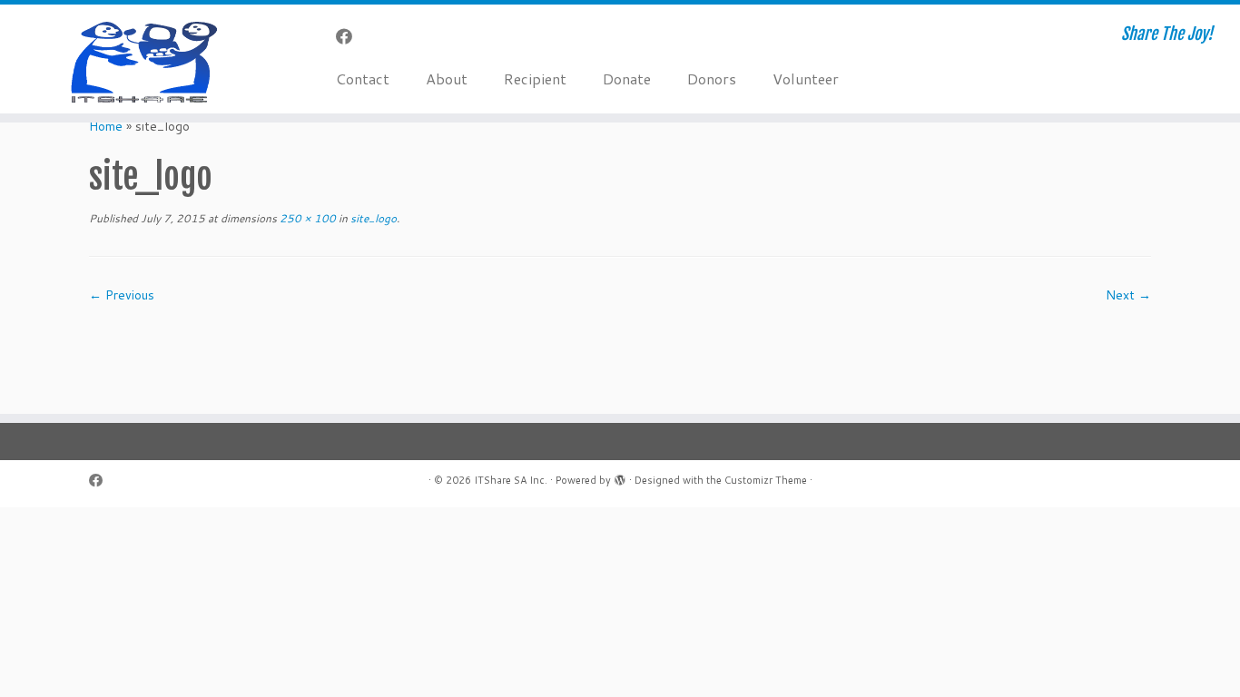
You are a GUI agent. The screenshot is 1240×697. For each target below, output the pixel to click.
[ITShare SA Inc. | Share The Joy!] (143, 59)
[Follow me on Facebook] (350, 36)
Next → (1128, 295)
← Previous (121, 295)
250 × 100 (306, 218)
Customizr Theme (765, 480)
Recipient (535, 78)
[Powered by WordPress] (620, 476)
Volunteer (806, 78)
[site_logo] (620, 349)
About (446, 78)
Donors (711, 78)
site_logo (372, 218)
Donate (627, 78)
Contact (362, 78)
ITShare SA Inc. (510, 480)
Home (106, 126)
